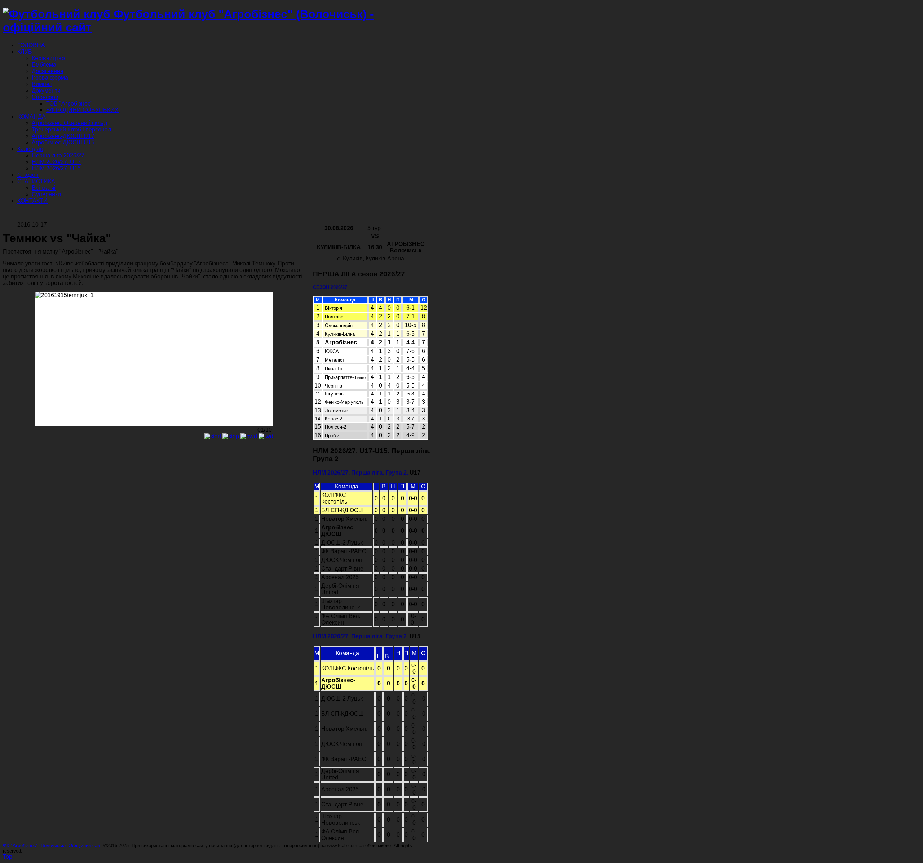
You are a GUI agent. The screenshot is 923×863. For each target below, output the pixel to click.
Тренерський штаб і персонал (71, 129)
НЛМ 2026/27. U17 (56, 162)
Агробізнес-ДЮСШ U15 (63, 142)
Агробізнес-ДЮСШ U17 (63, 136)
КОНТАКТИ (32, 201)
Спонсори (45, 97)
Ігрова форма (50, 78)
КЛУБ (24, 52)
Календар (30, 149)
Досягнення (47, 71)
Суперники (46, 194)
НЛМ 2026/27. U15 (56, 168)
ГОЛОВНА (31, 45)
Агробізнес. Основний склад (69, 123)
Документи (46, 91)
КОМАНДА (31, 116)
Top (7, 857)
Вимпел (42, 84)
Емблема (44, 65)
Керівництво (48, 58)
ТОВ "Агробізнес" (69, 103)
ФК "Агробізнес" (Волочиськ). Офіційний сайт (52, 845)
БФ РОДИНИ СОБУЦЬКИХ (82, 110)
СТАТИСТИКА (36, 181)
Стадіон (28, 175)
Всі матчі (44, 188)
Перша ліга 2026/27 (58, 155)
